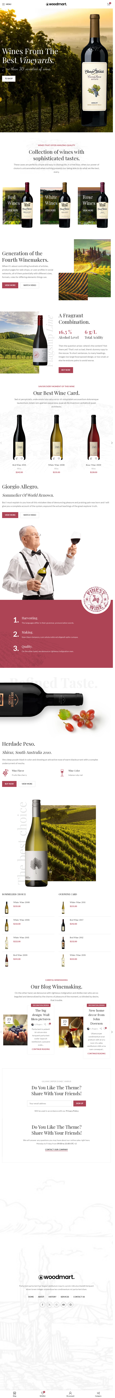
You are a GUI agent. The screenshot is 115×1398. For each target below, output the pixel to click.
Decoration (38, 1005)
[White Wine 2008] (56, 437)
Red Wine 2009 (20, 955)
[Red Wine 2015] (19, 437)
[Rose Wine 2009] (93, 437)
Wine (19, 469)
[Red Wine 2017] (63, 925)
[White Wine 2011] (63, 907)
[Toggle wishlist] (21, 458)
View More (13, 210)
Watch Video (29, 285)
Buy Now (9, 784)
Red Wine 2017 (76, 920)
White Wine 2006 (21, 920)
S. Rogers (38, 1024)
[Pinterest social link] (70, 1304)
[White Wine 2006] (6, 925)
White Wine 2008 (56, 465)
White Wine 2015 (78, 955)
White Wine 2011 (77, 902)
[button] (3, 70)
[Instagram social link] (56, 1304)
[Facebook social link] (42, 1304)
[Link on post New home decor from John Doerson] (72, 1032)
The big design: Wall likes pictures (40, 1014)
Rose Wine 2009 (93, 465)
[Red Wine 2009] (6, 960)
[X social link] (49, 1304)
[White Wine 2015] (63, 960)
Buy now (65, 370)
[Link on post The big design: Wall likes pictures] (16, 1030)
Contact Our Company (56, 1150)
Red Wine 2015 (19, 465)
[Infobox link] (56, 620)
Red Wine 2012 (76, 937)
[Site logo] (56, 4)
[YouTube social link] (63, 1304)
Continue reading (41, 1049)
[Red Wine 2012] (63, 943)
